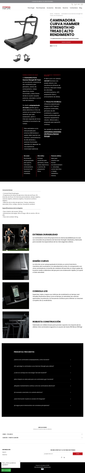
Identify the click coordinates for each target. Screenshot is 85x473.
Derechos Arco (47, 467)
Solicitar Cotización (66, 42)
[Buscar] (72, 4)
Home (51, 13)
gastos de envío (57, 38)
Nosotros (4, 454)
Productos (57, 13)
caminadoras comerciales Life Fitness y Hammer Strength (52, 134)
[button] (62, 458)
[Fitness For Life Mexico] (6, 8)
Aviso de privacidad (38, 467)
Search (4, 452)
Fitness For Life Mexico (41, 465)
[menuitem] (77, 4)
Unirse (77, 453)
